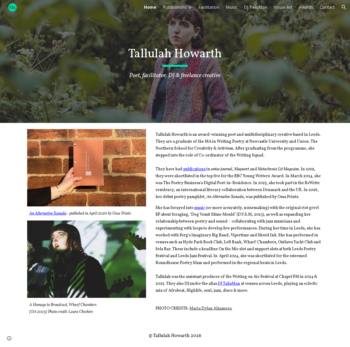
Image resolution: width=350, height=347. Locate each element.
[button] (344, 7)
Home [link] (150, 7)
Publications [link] (175, 7)
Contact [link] (327, 7)
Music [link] (231, 7)
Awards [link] (306, 7)
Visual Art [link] (283, 7)
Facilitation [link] (209, 7)
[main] (175, 61)
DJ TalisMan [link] (255, 7)
